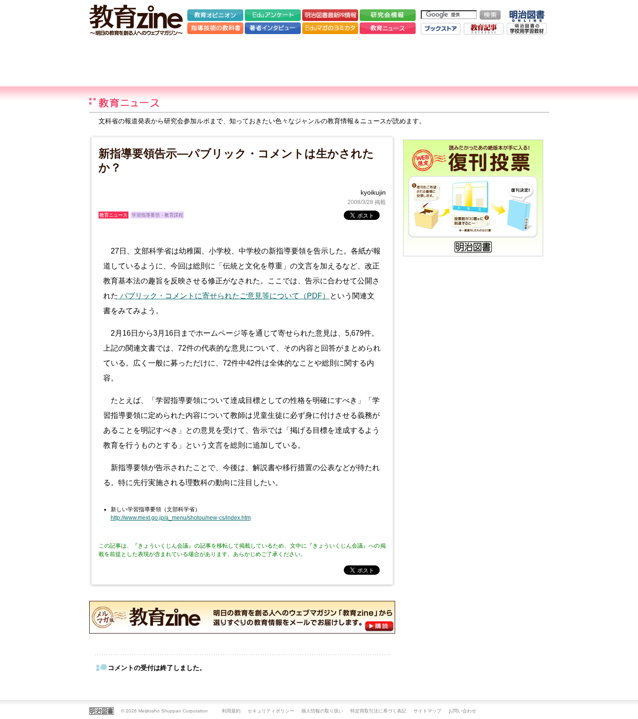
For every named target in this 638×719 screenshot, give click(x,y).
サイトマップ (427, 710)
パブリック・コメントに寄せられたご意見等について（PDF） (224, 296)
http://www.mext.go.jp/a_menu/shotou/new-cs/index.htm (181, 518)
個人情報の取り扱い (322, 710)
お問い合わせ (462, 710)
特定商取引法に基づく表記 (378, 710)
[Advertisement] (319, 61)
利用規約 (231, 710)
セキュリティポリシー (271, 710)
